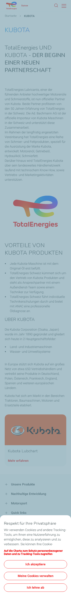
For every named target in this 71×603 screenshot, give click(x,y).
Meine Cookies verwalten (35, 576)
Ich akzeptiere (35, 564)
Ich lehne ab (35, 587)
